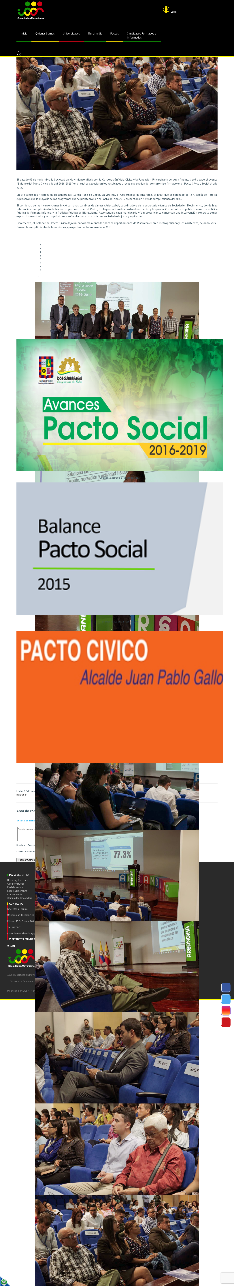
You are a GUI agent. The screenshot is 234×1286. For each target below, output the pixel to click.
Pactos (114, 33)
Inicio (23, 33)
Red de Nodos (15, 887)
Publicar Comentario (28, 859)
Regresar (21, 794)
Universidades (71, 33)
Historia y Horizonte (18, 880)
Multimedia (95, 33)
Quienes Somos (45, 33)
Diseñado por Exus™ (18, 990)
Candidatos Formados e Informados (141, 35)
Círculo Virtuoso (15, 883)
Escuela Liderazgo (17, 890)
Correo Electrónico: (27, 851)
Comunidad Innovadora (19, 898)
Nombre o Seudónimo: (28, 845)
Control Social (14, 894)
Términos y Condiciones (23, 981)
